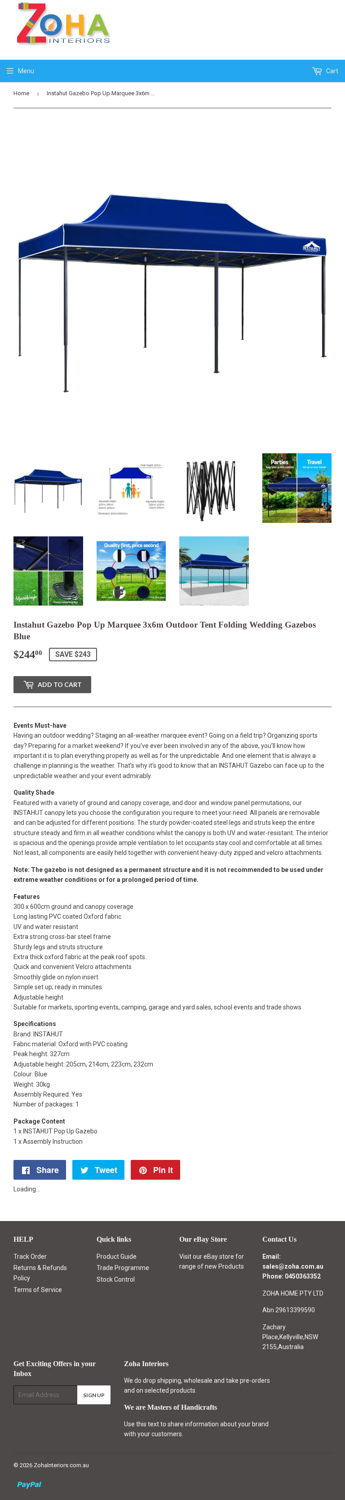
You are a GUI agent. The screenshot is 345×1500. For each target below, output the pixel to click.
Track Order (30, 1256)
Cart (331, 71)
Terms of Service (37, 1289)
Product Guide (117, 1256)
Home (21, 93)
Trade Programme (123, 1267)
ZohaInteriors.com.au (61, 1465)
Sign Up (94, 1395)
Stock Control (116, 1279)
